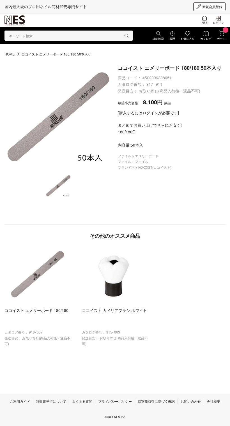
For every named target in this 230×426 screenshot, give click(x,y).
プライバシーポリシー (115, 401)
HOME (9, 54)
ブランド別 (126, 167)
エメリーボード (146, 155)
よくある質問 (82, 401)
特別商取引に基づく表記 (156, 401)
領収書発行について (51, 401)
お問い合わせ (191, 401)
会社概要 (213, 401)
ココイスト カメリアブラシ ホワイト (114, 310)
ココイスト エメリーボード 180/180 (36, 310)
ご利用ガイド (20, 401)
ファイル (125, 155)
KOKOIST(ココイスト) (154, 167)
